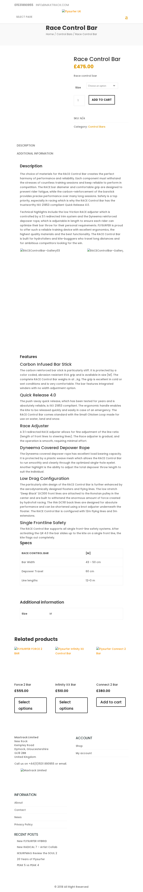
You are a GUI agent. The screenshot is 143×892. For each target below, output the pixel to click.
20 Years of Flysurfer (31, 859)
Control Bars (64, 34)
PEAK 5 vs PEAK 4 (28, 865)
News (18, 817)
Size (78, 87)
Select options (25, 705)
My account (84, 753)
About (18, 802)
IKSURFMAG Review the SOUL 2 (37, 853)
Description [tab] (26, 145)
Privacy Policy (23, 824)
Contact (20, 810)
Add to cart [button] (111, 702)
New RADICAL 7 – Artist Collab (37, 847)
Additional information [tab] (35, 153)
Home (50, 34)
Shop (79, 746)
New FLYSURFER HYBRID (32, 841)
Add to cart (102, 100)
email (62, 764)
